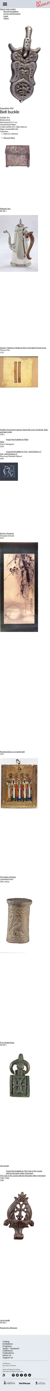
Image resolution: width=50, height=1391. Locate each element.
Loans (5, 16)
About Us (7, 1355)
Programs (7, 1346)
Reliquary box (5, 209)
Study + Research (11, 1348)
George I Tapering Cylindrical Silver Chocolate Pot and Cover (23, 348)
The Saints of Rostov (8, 877)
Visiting (6, 1341)
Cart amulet (4, 1166)
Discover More (9, 138)
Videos (6, 18)
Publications (8, 1353)
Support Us (8, 1358)
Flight (2, 442)
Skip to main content (7, 9)
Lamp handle (5, 1320)
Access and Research (11, 14)
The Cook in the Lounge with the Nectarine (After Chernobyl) (23, 1176)
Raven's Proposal (6, 533)
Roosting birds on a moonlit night (12, 752)
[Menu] (5, 4)
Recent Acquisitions (10, 11)
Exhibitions (8, 1344)
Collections (8, 1351)
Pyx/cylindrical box (7, 1043)
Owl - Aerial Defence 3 (8, 454)
